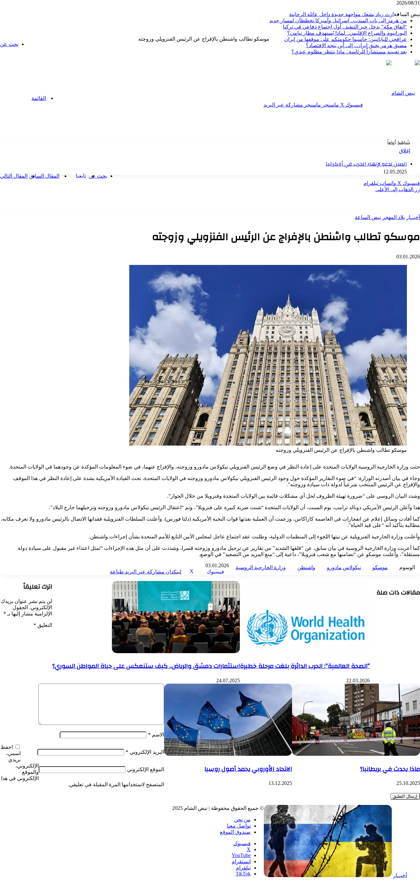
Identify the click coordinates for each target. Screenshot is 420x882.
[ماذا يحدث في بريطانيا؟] (356, 754)
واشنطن (306, 567)
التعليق (42, 625)
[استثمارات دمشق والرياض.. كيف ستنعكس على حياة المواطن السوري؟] (176, 651)
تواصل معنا (239, 826)
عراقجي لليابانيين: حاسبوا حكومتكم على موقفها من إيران (345, 39)
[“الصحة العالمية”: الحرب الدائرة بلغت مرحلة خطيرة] (306, 651)
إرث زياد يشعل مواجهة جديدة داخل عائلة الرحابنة (341, 14)
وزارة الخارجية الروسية (261, 567)
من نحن (242, 819)
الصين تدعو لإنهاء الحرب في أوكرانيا (366, 164)
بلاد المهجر (393, 217)
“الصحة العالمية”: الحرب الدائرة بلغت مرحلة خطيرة (305, 666)
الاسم (156, 734)
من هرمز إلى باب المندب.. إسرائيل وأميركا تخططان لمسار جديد (338, 20)
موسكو (380, 567)
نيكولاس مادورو (344, 567)
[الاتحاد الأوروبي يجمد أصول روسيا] (228, 754)
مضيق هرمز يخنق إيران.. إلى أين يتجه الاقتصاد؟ (356, 45)
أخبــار (413, 217)
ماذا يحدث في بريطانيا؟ (390, 768)
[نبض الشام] (405, 93)
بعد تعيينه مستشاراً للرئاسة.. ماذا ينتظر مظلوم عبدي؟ (349, 51)
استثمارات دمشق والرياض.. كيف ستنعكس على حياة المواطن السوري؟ (146, 666)
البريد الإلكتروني (145, 752)
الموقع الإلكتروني (145, 769)
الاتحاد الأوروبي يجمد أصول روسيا (248, 768)
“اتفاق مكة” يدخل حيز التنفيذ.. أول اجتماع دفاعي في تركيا (345, 27)
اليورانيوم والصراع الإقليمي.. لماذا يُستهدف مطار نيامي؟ (347, 33)
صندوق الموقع (235, 832)
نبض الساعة (368, 217)
